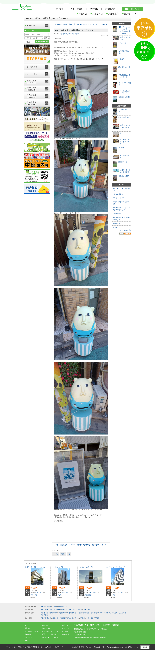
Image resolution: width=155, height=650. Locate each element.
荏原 (50, 609)
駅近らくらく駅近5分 (49, 634)
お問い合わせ (135, 9)
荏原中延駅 (34, 595)
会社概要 (28, 628)
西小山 (77, 618)
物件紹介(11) (117, 223)
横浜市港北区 (62, 606)
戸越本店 (81, 14)
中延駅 (113, 595)
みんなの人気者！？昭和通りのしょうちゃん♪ (75, 30)
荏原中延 (63, 618)
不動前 (82, 618)
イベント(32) (117, 227)
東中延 (80, 609)
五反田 (97, 618)
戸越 (93, 592)
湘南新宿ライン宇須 (90, 613)
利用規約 (28, 634)
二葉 (120, 592)
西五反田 (57, 609)
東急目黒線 (62, 613)
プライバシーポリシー (32, 631)
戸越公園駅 (87, 595)
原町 (84, 609)
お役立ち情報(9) (118, 194)
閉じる (145, 647)
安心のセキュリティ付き (50, 637)
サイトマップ (29, 637)
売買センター (129, 14)
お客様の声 (110, 9)
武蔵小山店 (96, 14)
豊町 (70, 609)
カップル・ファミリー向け (51, 631)
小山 (74, 609)
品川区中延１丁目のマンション (35, 567)
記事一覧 (72, 24)
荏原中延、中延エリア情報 (70, 34)
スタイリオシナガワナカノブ (115, 567)
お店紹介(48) (117, 213)
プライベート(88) (118, 198)
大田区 (54, 606)
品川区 (37, 592)
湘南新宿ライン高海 (110, 613)
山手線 (80, 613)
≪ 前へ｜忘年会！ (61, 24)
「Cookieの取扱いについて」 (115, 647)
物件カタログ (29, 640)
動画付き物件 (46, 628)
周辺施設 (65, 631)
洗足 (92, 618)
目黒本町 (64, 609)
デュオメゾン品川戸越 (86, 567)
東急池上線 (44, 613)
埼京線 (100, 613)
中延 (69, 554)
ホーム (27, 625)
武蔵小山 (55, 618)
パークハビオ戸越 (58, 567)
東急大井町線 (71, 613)
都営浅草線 (53, 613)
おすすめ (56, 554)
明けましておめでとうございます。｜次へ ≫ (92, 24)
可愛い (63, 554)
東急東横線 (44, 615)
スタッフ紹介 (66, 628)
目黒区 (49, 606)
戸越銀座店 (112, 14)
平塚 (67, 592)
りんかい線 (122, 613)
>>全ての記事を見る (124, 230)
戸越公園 (70, 618)
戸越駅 (59, 595)
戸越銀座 (48, 618)
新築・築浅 (45, 625)
